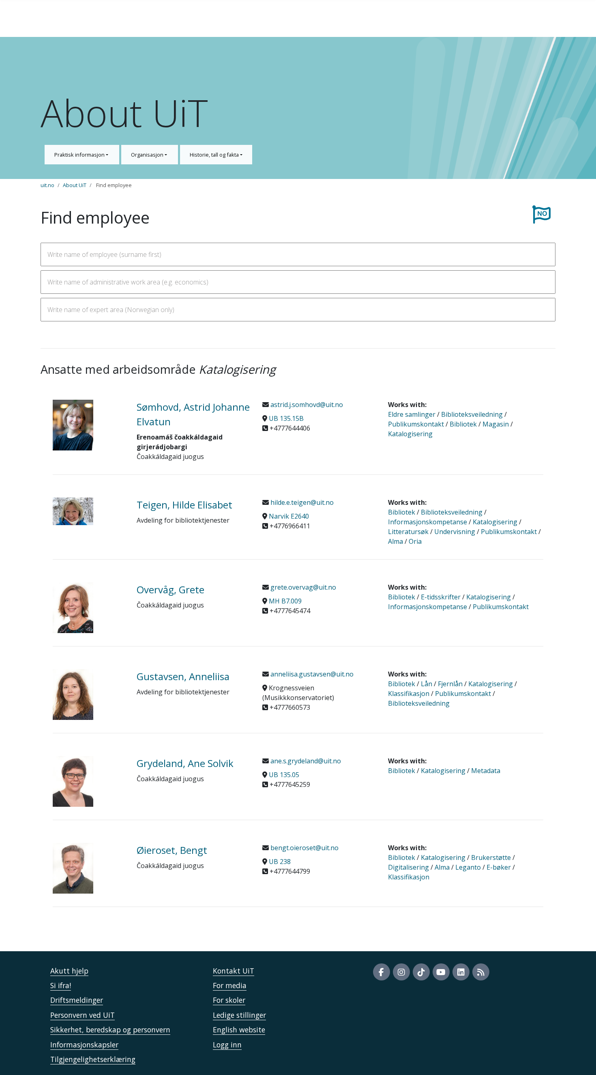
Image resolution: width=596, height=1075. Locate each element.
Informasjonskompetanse (427, 521)
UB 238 (280, 861)
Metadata (485, 770)
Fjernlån (450, 683)
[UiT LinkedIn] (461, 971)
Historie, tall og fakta (215, 154)
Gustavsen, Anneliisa (183, 676)
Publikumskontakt (416, 424)
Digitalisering (408, 867)
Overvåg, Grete (170, 589)
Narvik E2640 (289, 516)
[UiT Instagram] (401, 971)
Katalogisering (410, 433)
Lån (426, 683)
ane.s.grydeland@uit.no (305, 760)
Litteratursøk (408, 531)
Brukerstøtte (491, 857)
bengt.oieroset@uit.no (304, 847)
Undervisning (454, 531)
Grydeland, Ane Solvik (185, 763)
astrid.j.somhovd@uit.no (306, 404)
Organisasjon (148, 154)
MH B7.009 (285, 601)
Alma (395, 541)
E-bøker (499, 867)
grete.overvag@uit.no (302, 587)
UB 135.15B (286, 418)
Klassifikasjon (408, 693)
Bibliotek (463, 424)
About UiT (74, 185)
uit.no (47, 185)
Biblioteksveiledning (472, 414)
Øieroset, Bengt (172, 850)
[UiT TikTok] (421, 971)
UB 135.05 (284, 774)
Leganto (468, 867)
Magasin (495, 424)
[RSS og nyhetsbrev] (480, 971)
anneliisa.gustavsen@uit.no (311, 674)
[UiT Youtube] (441, 971)
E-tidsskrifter (441, 596)
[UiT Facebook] (381, 971)
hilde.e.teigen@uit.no (301, 502)
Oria (415, 541)
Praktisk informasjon (80, 154)
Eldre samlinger (411, 414)
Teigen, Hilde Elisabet (184, 504)
